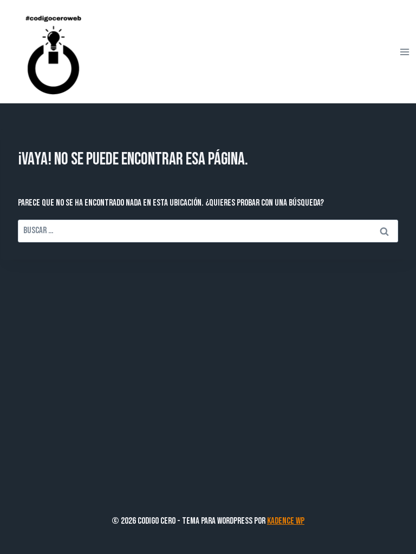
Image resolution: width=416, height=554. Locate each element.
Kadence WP (285, 521)
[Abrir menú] (404, 51)
